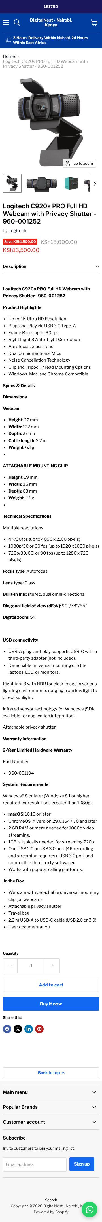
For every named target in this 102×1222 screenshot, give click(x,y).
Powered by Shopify (51, 1212)
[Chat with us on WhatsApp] (89, 1209)
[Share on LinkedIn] (28, 1029)
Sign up (82, 1164)
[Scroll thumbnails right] (94, 183)
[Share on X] (18, 1029)
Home (9, 56)
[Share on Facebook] (7, 1029)
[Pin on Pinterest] (39, 1029)
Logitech (17, 230)
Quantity (10, 953)
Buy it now (51, 1004)
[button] (51, 266)
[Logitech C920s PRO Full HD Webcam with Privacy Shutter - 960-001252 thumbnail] (12, 183)
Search (51, 1200)
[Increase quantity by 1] (52, 965)
